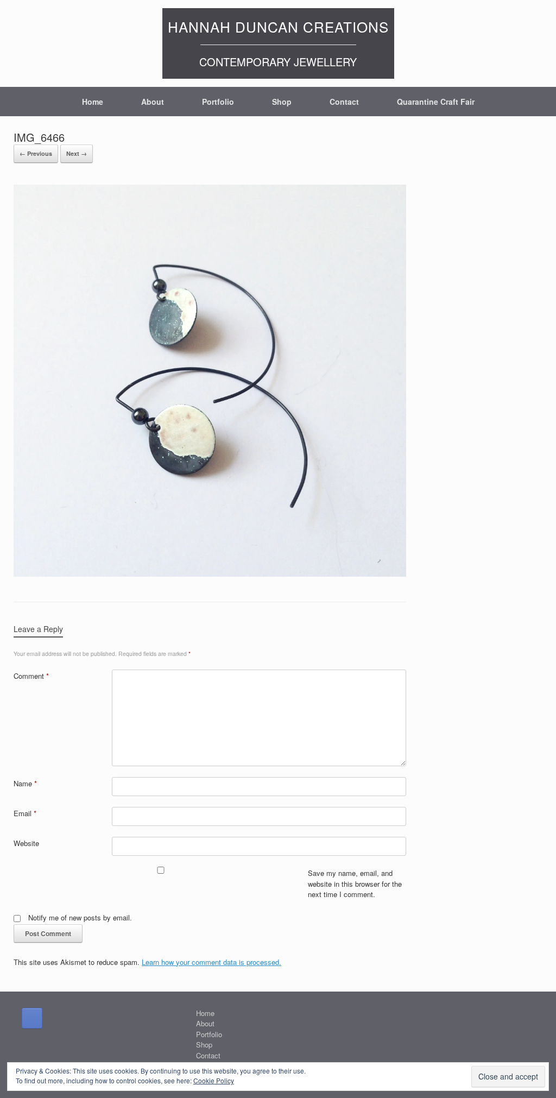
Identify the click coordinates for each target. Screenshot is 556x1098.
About (152, 101)
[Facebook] (32, 1018)
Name (25, 783)
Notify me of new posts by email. (80, 917)
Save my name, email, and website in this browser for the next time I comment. (355, 883)
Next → (76, 153)
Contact (344, 101)
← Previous (36, 153)
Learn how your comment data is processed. (211, 962)
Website (26, 843)
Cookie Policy (213, 1080)
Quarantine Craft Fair (436, 101)
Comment (31, 676)
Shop (282, 101)
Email (25, 813)
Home (92, 101)
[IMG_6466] (210, 573)
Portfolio (218, 101)
